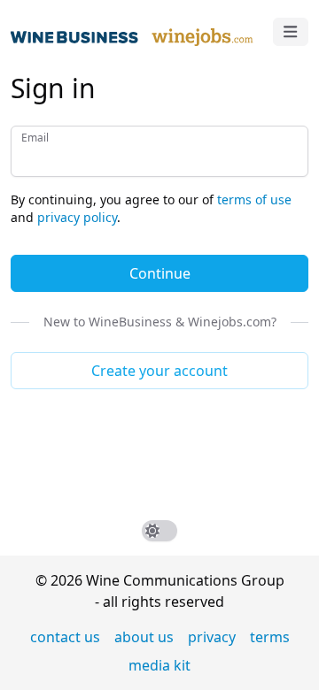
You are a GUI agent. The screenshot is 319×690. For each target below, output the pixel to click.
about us (144, 637)
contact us (65, 637)
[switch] (159, 530)
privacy (212, 637)
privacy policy (77, 217)
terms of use (254, 199)
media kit (159, 665)
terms (270, 637)
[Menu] (290, 32)
